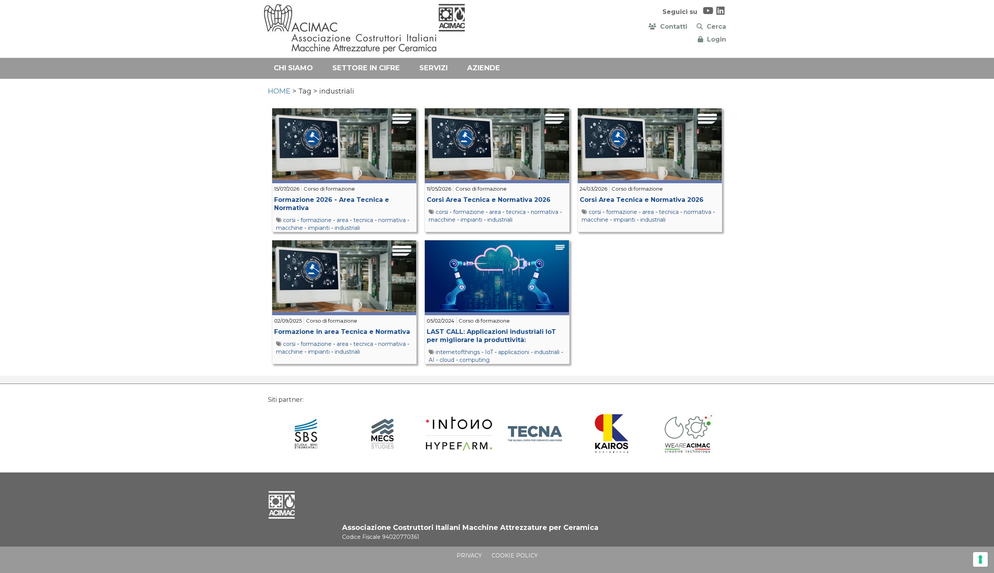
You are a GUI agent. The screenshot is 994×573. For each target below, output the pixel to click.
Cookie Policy (515, 555)
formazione (316, 220)
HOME (279, 91)
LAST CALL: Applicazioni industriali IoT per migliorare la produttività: (491, 336)
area (342, 220)
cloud (447, 359)
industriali (347, 227)
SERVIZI (433, 68)
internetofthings (458, 352)
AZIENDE (483, 68)
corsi (289, 220)
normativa (392, 220)
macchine (289, 227)
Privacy (469, 555)
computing (474, 359)
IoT (489, 352)
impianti (319, 227)
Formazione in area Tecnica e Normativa (342, 331)
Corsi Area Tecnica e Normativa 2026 (489, 199)
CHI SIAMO (293, 68)
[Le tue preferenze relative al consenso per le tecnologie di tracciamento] (980, 559)
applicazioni (513, 352)
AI (431, 359)
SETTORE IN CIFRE (366, 68)
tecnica (363, 220)
